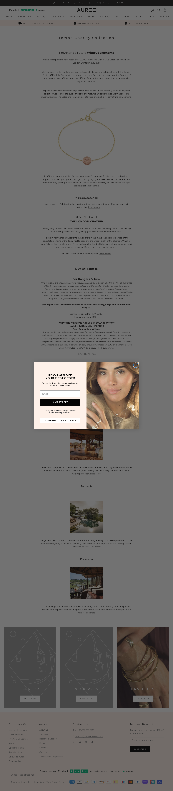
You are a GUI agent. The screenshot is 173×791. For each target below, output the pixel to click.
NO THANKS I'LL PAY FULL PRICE (60, 420)
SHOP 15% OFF (60, 402)
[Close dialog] (135, 365)
